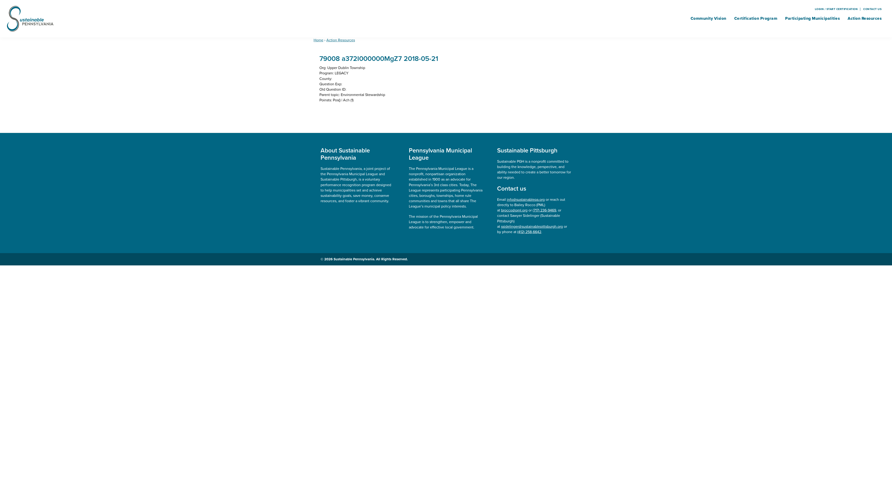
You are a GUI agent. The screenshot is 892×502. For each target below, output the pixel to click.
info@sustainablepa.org (526, 199)
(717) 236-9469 (544, 210)
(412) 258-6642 (529, 231)
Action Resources (340, 40)
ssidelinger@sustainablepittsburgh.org (532, 226)
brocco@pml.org (514, 210)
